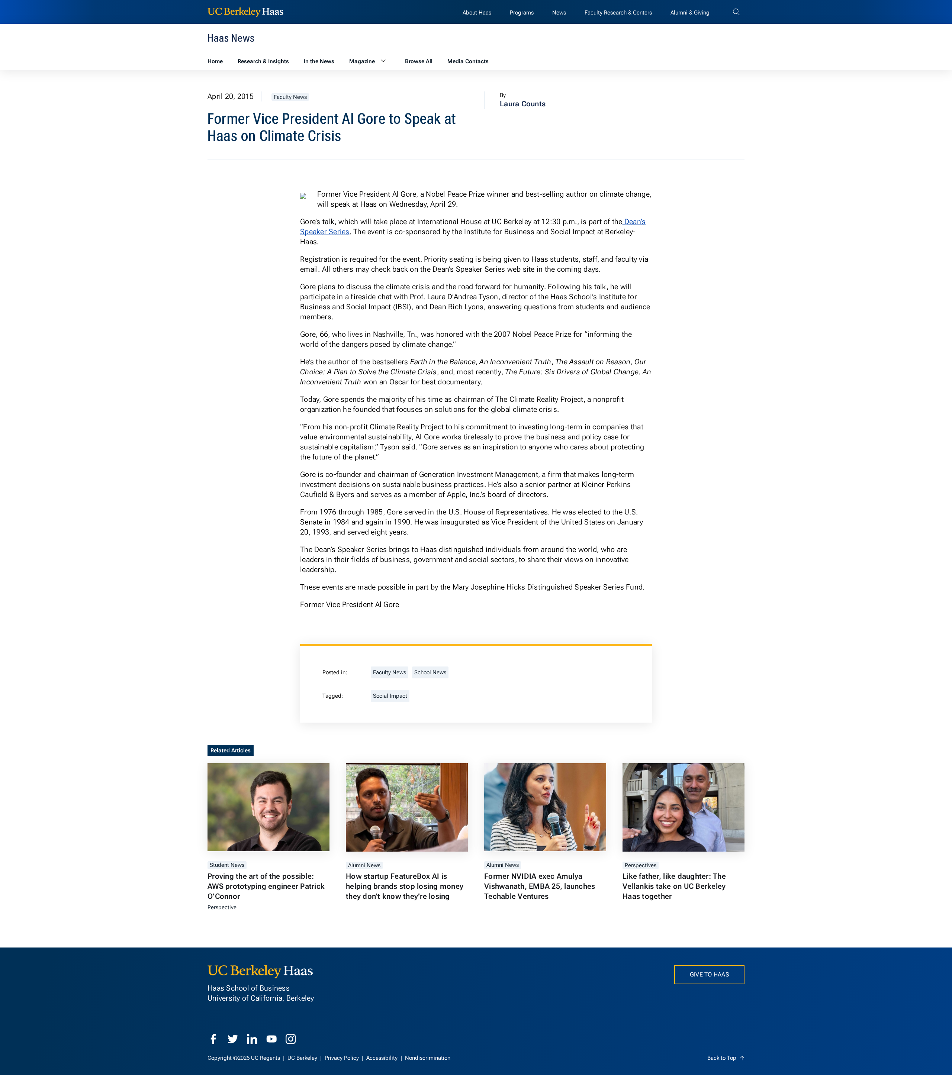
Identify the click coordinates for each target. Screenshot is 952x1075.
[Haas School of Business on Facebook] (213, 1039)
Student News (227, 865)
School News (430, 672)
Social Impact (390, 696)
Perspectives (640, 865)
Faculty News (290, 97)
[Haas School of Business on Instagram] (291, 1039)
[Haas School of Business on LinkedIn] (252, 1039)
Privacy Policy (342, 1058)
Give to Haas (709, 974)
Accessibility (382, 1058)
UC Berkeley (303, 1058)
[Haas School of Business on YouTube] (271, 1039)
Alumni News (364, 865)
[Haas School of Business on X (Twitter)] (233, 1039)
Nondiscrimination (427, 1058)
